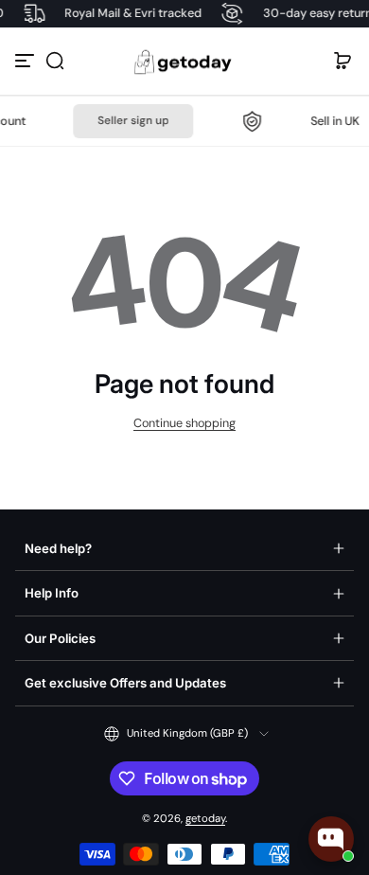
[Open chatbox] (331, 839)
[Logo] (184, 61)
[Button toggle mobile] (26, 60)
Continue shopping (184, 423)
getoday (205, 819)
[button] (55, 60)
